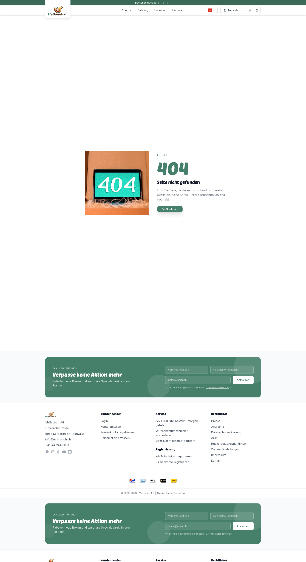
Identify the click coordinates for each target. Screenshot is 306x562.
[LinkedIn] (70, 452)
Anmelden (234, 10)
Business (159, 10)
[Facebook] (47, 452)
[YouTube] (64, 452)
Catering (143, 10)
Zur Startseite (170, 209)
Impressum (218, 455)
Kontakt (216, 460)
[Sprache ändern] (212, 10)
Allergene (217, 426)
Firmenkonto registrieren (117, 432)
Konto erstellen (111, 426)
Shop (125, 10)
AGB (214, 438)
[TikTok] (58, 452)
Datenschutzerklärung (217, 387)
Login (104, 421)
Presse (215, 421)
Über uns (176, 10)
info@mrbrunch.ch (58, 439)
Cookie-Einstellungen (225, 449)
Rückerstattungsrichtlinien (228, 443)
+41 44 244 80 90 (57, 445)
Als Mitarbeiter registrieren (174, 456)
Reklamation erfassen (115, 438)
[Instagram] (53, 452)
